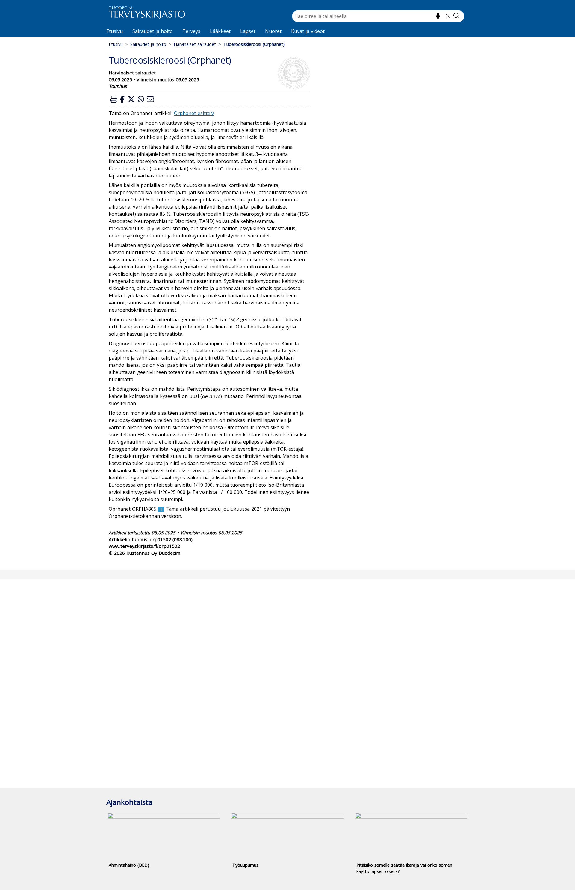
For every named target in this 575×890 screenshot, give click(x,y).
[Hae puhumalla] (438, 16)
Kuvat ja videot (308, 31)
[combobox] (378, 16)
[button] (114, 99)
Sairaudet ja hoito (152, 31)
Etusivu (114, 31)
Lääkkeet (220, 31)
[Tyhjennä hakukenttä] (448, 16)
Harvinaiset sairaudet (195, 44)
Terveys (191, 31)
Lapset (247, 31)
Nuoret (273, 31)
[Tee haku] (456, 16)
